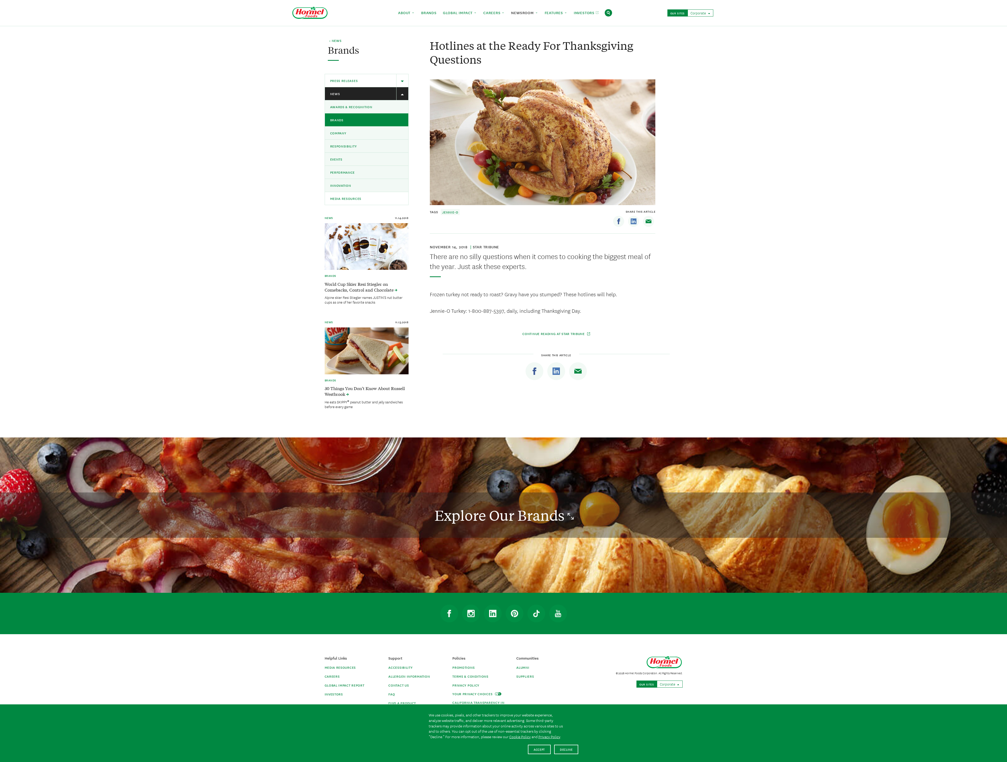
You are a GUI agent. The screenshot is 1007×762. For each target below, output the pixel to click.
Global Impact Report (345, 685)
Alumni (522, 667)
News (335, 93)
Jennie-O (450, 212)
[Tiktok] (536, 613)
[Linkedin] (633, 221)
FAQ (391, 694)
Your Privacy (473, 693)
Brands (337, 119)
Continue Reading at (553, 333)
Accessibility (400, 667)
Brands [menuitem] (429, 12)
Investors (334, 694)
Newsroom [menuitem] (523, 12)
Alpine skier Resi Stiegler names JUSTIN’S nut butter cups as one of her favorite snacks (364, 299)
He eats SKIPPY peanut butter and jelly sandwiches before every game (364, 404)
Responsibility (343, 146)
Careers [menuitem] (492, 12)
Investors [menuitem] (585, 12)
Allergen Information (409, 676)
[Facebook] (618, 221)
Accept (539, 749)
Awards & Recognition (351, 106)
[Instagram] (471, 613)
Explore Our (501, 515)
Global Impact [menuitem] (458, 12)
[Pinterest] (514, 613)
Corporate (698, 12)
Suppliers (525, 676)
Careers (332, 676)
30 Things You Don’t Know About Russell (365, 391)
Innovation (340, 185)
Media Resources (346, 198)
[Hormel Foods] (310, 12)
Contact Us (398, 685)
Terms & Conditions (470, 676)
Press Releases (344, 80)
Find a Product (402, 702)
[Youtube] (558, 613)
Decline (566, 749)
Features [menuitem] (554, 12)
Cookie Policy (520, 736)
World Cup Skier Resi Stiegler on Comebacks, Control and (360, 287)
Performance (342, 172)
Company (338, 132)
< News (335, 41)
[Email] (648, 221)
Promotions (463, 667)
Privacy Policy (465, 685)
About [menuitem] (405, 12)
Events (336, 159)
